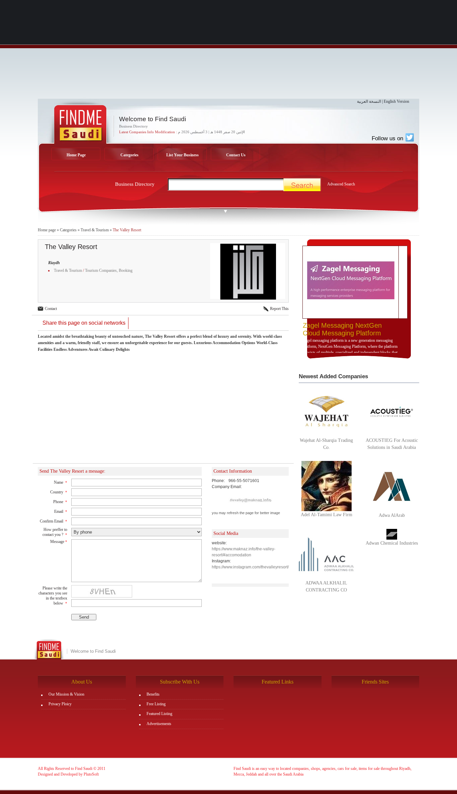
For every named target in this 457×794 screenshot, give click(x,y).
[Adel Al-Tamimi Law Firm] (326, 485)
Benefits (153, 694)
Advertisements (159, 723)
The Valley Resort (127, 230)
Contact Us (236, 155)
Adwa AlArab (392, 515)
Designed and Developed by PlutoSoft (68, 774)
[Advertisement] (228, 52)
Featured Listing (159, 713)
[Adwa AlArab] (391, 486)
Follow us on (388, 138)
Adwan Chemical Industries (392, 543)
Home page (47, 230)
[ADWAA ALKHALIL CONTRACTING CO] (326, 553)
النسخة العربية (369, 101)
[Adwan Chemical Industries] (391, 534)
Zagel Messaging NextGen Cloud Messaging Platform (342, 329)
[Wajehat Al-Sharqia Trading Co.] (326, 411)
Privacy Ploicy (60, 704)
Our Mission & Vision (66, 694)
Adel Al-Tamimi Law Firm (326, 514)
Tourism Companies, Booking (108, 270)
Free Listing (156, 704)
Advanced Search (341, 184)
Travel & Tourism (95, 230)
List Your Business (182, 155)
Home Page (76, 155)
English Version (396, 101)
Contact (51, 308)
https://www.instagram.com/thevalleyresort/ (250, 567)
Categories (129, 155)
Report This (279, 308)
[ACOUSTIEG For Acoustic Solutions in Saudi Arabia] (391, 411)
